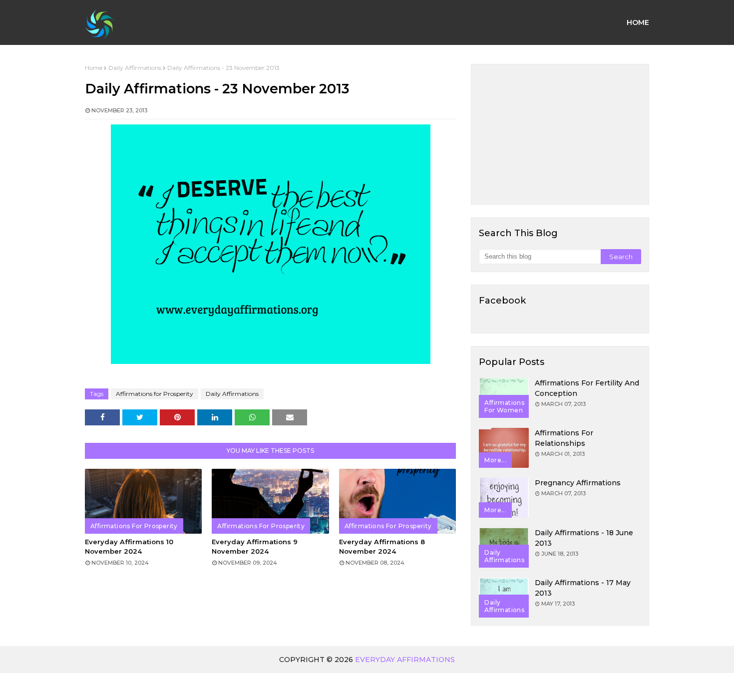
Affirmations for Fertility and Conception (587, 388)
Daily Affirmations (134, 67)
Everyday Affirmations (405, 659)
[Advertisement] (560, 134)
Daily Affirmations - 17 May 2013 (583, 588)
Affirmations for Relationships (564, 438)
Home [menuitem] (638, 22)
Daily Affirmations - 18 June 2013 (584, 538)
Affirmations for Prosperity (154, 393)
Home (93, 67)
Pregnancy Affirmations (578, 482)
